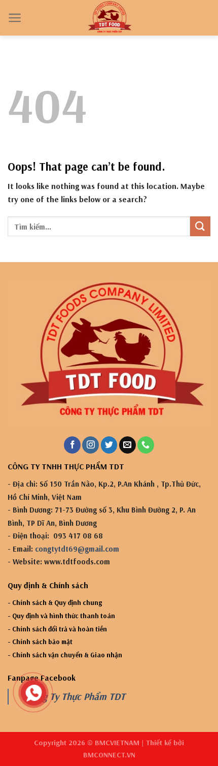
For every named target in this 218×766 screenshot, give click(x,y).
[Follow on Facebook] (72, 445)
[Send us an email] (127, 445)
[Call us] (145, 445)
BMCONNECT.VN (109, 754)
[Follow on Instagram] (90, 445)
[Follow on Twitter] (109, 445)
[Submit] (200, 226)
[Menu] (15, 17)
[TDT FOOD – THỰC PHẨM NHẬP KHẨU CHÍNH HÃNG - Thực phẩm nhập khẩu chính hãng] (109, 18)
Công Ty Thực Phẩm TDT (76, 696)
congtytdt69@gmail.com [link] (77, 549)
